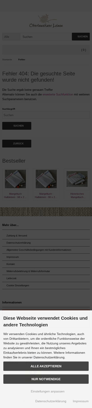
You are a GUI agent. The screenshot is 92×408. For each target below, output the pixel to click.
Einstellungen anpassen (47, 391)
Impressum (81, 401)
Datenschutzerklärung (50, 401)
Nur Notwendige (46, 379)
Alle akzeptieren (46, 366)
